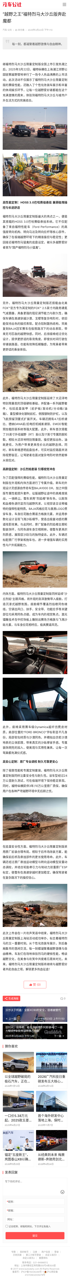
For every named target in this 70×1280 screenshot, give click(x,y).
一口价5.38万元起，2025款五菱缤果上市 (18, 1118)
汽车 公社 (7, 30)
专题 (13, 1252)
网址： (11, 1219)
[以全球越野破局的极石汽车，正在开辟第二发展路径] (18, 1062)
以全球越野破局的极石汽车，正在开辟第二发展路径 (18, 1079)
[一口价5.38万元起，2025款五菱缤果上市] (18, 1101)
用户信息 (45, 1252)
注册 (35, 1252)
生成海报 (13, 998)
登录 (56, 1252)
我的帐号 (24, 1252)
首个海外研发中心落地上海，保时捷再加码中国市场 (51, 1118)
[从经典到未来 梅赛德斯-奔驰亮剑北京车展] (51, 1140)
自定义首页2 (29, 1258)
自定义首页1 (51, 1255)
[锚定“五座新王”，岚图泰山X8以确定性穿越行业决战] (18, 1140)
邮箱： (11, 1210)
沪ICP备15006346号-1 (32, 1271)
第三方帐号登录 (33, 1255)
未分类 (21, 30)
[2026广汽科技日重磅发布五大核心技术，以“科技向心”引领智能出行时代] (51, 1062)
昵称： (11, 1201)
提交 (35, 1235)
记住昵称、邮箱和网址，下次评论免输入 (29, 1226)
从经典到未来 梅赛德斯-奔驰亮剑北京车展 (51, 1157)
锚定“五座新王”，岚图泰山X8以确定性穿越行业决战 (18, 1157)
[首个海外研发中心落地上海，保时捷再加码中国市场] (51, 1101)
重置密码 (43, 1258)
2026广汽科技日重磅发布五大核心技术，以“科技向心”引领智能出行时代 (51, 1079)
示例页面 (17, 1255)
